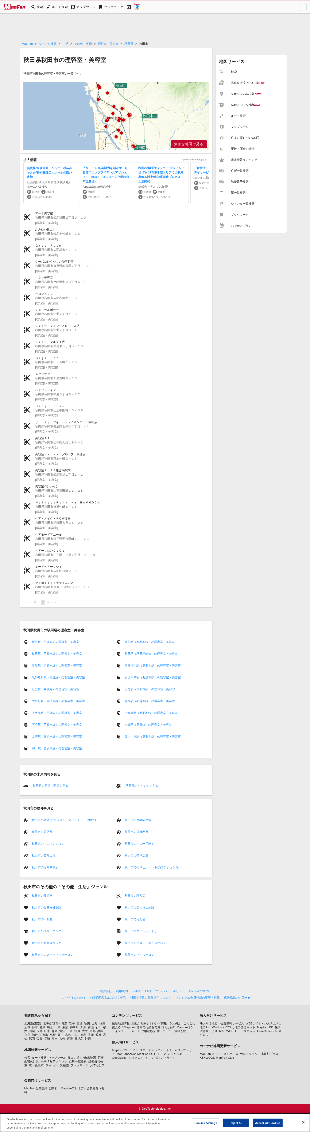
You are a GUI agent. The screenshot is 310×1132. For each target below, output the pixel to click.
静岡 (55, 1031)
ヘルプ (136, 991)
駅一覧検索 (36, 1065)
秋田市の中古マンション (48, 843)
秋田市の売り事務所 (45, 867)
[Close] (303, 1122)
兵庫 (100, 1031)
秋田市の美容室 (42, 895)
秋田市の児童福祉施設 (46, 907)
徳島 (83, 1035)
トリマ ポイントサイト (160, 1057)
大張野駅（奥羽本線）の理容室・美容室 (58, 701)
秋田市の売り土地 (43, 855)
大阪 (85, 1031)
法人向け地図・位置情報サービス (222, 1023)
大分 (62, 1038)
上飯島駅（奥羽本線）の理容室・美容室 (151, 713)
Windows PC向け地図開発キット (233, 1027)
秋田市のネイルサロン (139, 954)
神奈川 (74, 1027)
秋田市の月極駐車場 (138, 819)
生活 (65, 43)
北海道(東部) (32, 1023)
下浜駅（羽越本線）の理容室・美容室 (57, 724)
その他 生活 (83, 43)
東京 (65, 1027)
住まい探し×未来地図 (82, 1057)
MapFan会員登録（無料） (41, 1088)
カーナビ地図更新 (143, 1031)
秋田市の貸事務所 (136, 831)
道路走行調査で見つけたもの (156, 1027)
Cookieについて (199, 991)
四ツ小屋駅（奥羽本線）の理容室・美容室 (153, 736)
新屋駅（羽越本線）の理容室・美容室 (57, 665)
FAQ (148, 991)
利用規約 (122, 991)
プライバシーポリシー (170, 991)
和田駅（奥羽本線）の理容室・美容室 (57, 748)
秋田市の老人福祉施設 (139, 907)
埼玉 (50, 1027)
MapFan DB (265, 1027)
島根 (53, 1035)
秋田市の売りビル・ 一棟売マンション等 (152, 867)
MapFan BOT (146, 1054)
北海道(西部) (51, 1023)
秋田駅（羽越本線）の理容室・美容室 (57, 653)
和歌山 (36, 1035)
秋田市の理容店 (135, 895)
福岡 (32, 1038)
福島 (102, 1023)
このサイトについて (72, 997)
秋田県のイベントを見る (141, 785)
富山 (91, 1027)
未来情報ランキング (54, 1061)
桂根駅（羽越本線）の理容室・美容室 (150, 701)
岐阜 (47, 1031)
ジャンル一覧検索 (57, 1065)
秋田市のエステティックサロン (52, 954)
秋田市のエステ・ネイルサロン (145, 942)
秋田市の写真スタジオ (46, 942)
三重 (70, 1031)
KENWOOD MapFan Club (217, 1057)
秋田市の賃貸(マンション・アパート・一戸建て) (64, 819)
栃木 (35, 1027)
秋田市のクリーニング (46, 931)
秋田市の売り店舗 (136, 855)
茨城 (27, 1027)
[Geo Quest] (137, 7)
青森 (64, 1023)
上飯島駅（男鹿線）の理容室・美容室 (57, 713)
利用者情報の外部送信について (150, 997)
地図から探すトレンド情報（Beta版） (156, 1023)
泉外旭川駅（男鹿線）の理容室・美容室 (58, 677)
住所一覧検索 (78, 1061)
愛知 (62, 1031)
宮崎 (70, 1038)
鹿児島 (78, 1038)
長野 (39, 1031)
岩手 (72, 1023)
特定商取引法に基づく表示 (108, 997)
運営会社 (106, 991)
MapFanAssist (126, 1054)
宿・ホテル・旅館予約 (171, 1031)
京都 (93, 1031)
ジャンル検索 (48, 43)
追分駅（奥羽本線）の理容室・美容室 (150, 689)
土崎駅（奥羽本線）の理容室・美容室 (57, 736)
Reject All (236, 1122)
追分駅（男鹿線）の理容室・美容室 (55, 689)
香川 (91, 1035)
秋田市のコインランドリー (142, 931)
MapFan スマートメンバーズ (219, 1054)
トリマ (161, 1054)
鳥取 (45, 1035)
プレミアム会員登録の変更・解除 (197, 997)
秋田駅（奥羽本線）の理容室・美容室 (150, 642)
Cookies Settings (205, 1122)
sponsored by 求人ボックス (195, 159)
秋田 (87, 1023)
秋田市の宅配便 (135, 919)
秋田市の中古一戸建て (139, 843)
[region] (116, 116)
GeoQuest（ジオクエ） (127, 1057)
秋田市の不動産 (42, 919)
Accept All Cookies (267, 1122)
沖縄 (88, 1038)
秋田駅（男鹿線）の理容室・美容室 (55, 642)
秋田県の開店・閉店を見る (50, 785)
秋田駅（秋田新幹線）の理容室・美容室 (151, 653)
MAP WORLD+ (229, 1031)
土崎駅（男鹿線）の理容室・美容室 (148, 724)
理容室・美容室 (108, 43)
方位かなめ (175, 1054)
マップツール (57, 1057)
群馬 (42, 1027)
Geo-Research (267, 1031)
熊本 (55, 1038)
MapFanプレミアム (125, 1050)
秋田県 (128, 43)
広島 (68, 1035)
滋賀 (77, 1031)
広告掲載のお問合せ (237, 997)
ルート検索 (39, 1057)
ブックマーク (79, 1065)
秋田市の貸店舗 (42, 831)
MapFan (27, 43)
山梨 (32, 1031)
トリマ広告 (248, 1031)
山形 (95, 1023)
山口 (76, 1035)
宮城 (79, 1023)
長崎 (47, 1038)
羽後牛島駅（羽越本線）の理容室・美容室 (153, 677)
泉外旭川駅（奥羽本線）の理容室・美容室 (153, 665)
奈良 (27, 1035)
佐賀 (39, 1038)
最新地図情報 (121, 1023)
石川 (98, 1027)
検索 (27, 1057)
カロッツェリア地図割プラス (259, 1054)
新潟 (83, 1027)
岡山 (60, 1035)
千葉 (58, 1027)
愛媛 (98, 1035)
